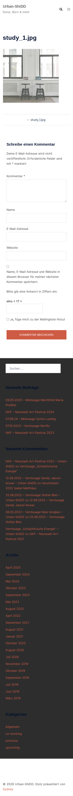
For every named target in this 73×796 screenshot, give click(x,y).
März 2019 (13, 698)
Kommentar (16, 176)
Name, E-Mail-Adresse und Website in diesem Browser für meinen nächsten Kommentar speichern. (33, 277)
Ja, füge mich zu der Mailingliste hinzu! (37, 319)
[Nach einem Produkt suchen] (61, 9)
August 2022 (15, 609)
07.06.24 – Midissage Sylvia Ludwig (31, 419)
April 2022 (13, 615)
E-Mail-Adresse (17, 229)
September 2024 (18, 574)
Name (11, 210)
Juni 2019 (12, 691)
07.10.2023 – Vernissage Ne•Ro (28, 426)
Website (12, 247)
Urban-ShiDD (14, 6)
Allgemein (12, 727)
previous (12, 740)
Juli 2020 (12, 657)
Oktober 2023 (16, 588)
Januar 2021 (14, 636)
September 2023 (18, 595)
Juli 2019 (12, 684)
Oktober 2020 (16, 643)
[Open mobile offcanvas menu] (68, 9)
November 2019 (17, 664)
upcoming (13, 747)
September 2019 (17, 677)
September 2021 (17, 622)
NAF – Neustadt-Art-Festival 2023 (30, 433)
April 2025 (13, 567)
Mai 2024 (12, 581)
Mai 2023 (12, 602)
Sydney (8, 789)
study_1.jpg (38, 120)
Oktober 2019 (15, 671)
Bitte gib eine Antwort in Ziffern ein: (32, 291)
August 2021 (14, 629)
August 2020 (15, 650)
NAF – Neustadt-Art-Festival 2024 (30, 412)
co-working (14, 734)
